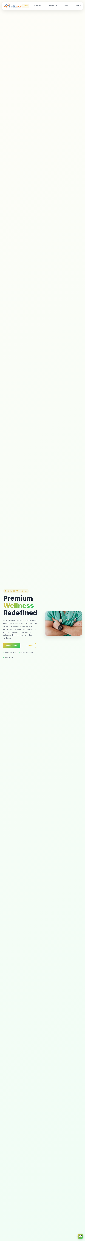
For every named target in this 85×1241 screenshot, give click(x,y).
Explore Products (12, 645)
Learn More (29, 645)
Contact (78, 6)
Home (25, 6)
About (66, 6)
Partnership (52, 6)
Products (37, 6)
